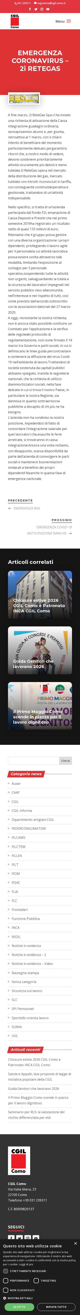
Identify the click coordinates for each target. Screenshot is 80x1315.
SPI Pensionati (23, 1008)
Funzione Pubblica (26, 918)
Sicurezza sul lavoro (27, 991)
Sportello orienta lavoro (30, 1018)
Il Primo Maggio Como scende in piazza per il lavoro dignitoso (37, 717)
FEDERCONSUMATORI (29, 828)
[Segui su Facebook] (11, 1238)
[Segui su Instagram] (27, 1238)
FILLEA (17, 855)
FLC (14, 900)
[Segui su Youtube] (36, 1238)
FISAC (16, 882)
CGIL (15, 801)
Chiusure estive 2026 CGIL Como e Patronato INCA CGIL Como (39, 605)
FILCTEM (18, 846)
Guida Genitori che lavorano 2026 (33, 1088)
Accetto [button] (19, 1307)
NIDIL (16, 937)
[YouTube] (47, 10)
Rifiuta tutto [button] (56, 1307)
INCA (15, 927)
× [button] (75, 1243)
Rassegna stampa (25, 973)
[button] (40, 1298)
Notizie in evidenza (26, 946)
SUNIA (17, 1027)
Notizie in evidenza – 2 (29, 954)
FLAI (15, 892)
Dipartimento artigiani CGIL (33, 819)
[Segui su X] (19, 1238)
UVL (15, 1036)
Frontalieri (20, 909)
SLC (14, 1000)
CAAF (15, 792)
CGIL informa (22, 810)
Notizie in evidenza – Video (32, 963)
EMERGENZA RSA (27, 508)
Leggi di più (26, 1264)
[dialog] (40, 1277)
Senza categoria (24, 982)
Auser (16, 783)
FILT (15, 864)
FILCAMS (18, 837)
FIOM (16, 873)
